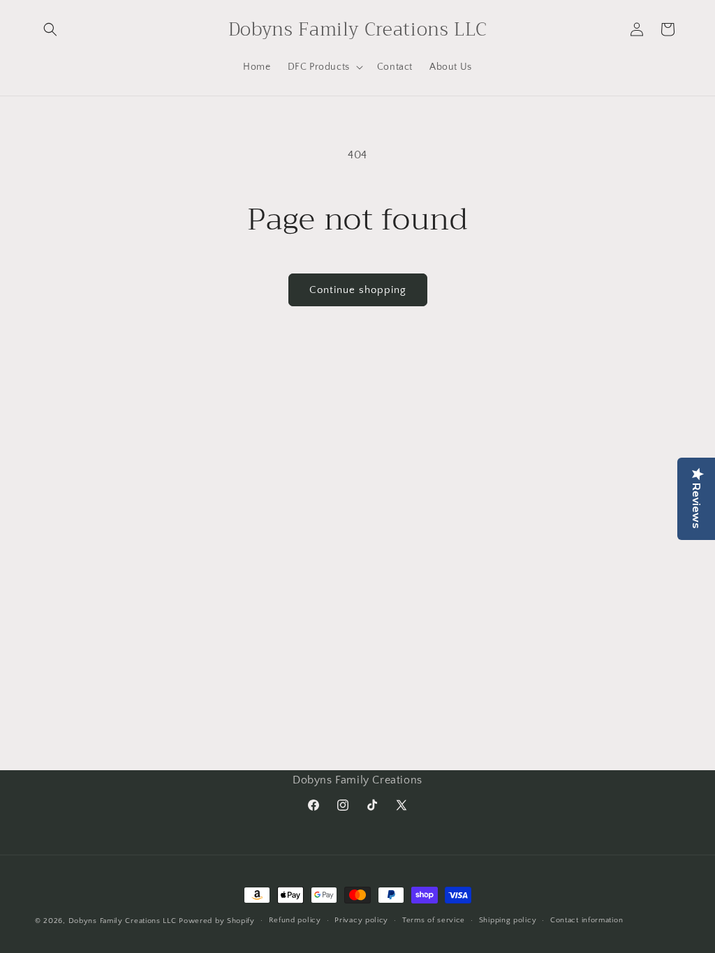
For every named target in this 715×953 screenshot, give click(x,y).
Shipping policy (508, 920)
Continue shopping (357, 290)
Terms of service (433, 920)
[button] (50, 29)
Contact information (586, 920)
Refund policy (295, 920)
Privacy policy (361, 920)
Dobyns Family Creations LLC (122, 921)
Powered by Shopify (217, 921)
